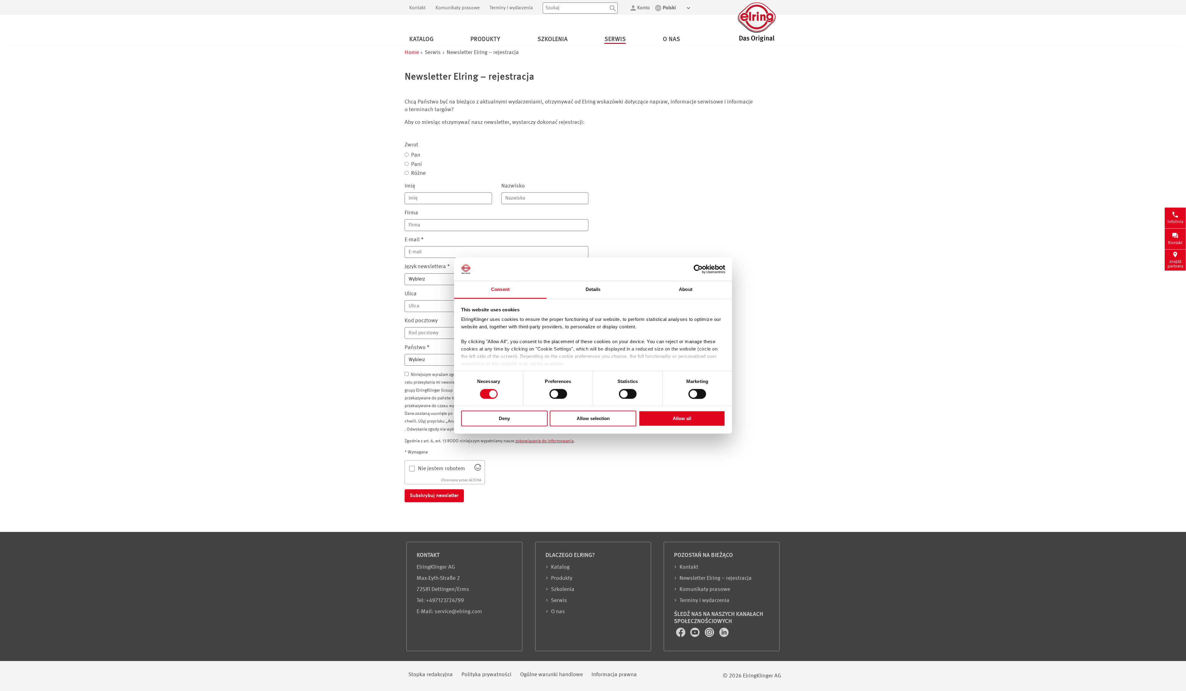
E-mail (414, 239)
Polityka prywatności (486, 674)
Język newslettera (427, 266)
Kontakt (417, 8)
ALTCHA (475, 480)
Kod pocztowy (421, 320)
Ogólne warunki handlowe (551, 674)
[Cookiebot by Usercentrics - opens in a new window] (698, 269)
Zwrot (411, 145)
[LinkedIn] (724, 635)
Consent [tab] (500, 289)
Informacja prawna (614, 674)
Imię (410, 186)
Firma (411, 213)
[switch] (558, 394)
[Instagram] (710, 635)
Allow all (682, 418)
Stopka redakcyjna (430, 674)
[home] (757, 41)
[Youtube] (695, 635)
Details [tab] (593, 289)
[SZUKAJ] (613, 8)
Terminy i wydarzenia (511, 8)
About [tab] (685, 289)
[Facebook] (681, 635)
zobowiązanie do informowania (544, 441)
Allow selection (593, 418)
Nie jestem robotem (441, 468)
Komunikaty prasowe (457, 8)
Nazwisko (513, 186)
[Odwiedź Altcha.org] (477, 469)
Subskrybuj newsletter (434, 495)
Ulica (411, 294)
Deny (504, 418)
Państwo (417, 347)
